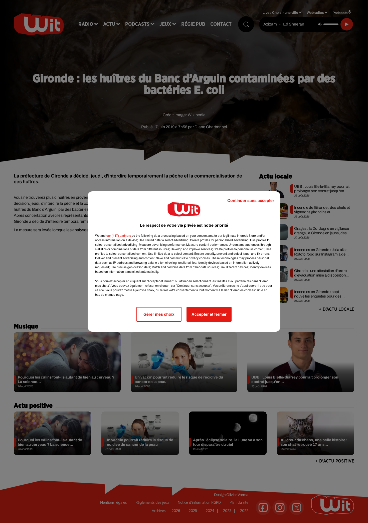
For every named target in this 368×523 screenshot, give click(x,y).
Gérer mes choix (158, 314)
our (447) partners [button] (118, 235)
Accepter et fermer (209, 314)
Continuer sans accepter (250, 200)
